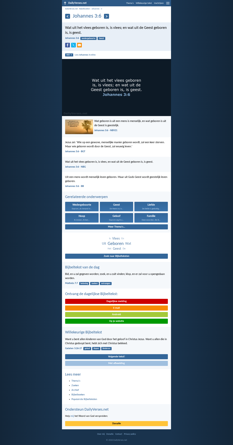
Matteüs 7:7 (71, 283)
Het (109, 248)
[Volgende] (106, 16)
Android (116, 314)
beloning (84, 284)
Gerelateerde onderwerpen (86, 197)
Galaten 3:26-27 (73, 348)
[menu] (168, 4)
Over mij (101, 434)
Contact (118, 434)
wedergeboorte (88, 38)
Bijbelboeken (84, 9)
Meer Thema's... (116, 227)
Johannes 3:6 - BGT (75, 151)
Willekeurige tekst (144, 3)
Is (110, 238)
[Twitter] (74, 46)
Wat (128, 244)
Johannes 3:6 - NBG (75, 167)
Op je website (116, 321)
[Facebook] (68, 46)
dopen (96, 349)
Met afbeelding (116, 363)
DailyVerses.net (71, 9)
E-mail (116, 308)
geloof (87, 349)
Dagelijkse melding (117, 301)
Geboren (116, 243)
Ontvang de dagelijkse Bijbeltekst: (91, 294)
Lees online (85, 55)
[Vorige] (67, 16)
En (122, 238)
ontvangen (105, 284)
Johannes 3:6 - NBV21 (105, 130)
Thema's (130, 3)
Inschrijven (159, 3)
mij (72, 416)
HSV (68, 55)
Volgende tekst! (116, 356)
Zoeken (75, 385)
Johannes (95, 9)
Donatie (116, 423)
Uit (104, 244)
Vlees (116, 238)
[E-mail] (80, 46)
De (124, 248)
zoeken (94, 284)
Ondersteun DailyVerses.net (87, 410)
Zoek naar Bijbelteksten (116, 256)
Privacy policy (130, 434)
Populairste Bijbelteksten (84, 399)
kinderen (106, 349)
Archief (75, 390)
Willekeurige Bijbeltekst (83, 332)
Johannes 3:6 (72, 38)
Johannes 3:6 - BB (74, 186)
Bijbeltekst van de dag (82, 267)
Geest (101, 38)
